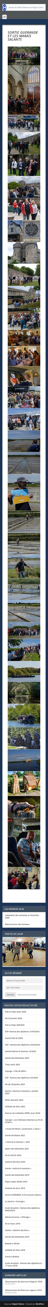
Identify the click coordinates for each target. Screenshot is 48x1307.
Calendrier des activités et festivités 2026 (22, 916)
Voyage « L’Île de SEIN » (16, 1071)
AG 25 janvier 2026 (13, 1018)
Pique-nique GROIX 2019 (16, 1181)
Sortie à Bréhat (12, 1256)
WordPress (40, 1304)
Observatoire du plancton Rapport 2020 (23, 1281)
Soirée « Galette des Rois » (17, 1230)
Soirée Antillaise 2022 (15, 1135)
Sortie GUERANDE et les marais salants (23, 1195)
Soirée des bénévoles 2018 (17, 1237)
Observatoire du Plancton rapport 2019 (23, 1290)
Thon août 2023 (12, 1064)
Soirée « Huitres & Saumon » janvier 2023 (21, 1092)
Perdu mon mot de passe (27, 995)
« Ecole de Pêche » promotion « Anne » (23, 1129)
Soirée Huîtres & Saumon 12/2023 (20, 1051)
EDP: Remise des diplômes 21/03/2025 (22, 1031)
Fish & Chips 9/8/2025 (14, 1025)
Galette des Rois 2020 (15, 1162)
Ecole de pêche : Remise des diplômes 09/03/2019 (22, 1209)
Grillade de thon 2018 (15, 1250)
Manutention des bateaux (17, 924)
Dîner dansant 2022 (14, 1100)
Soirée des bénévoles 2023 (17, 1058)
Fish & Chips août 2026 (15, 1011)
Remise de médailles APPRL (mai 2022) (22, 1113)
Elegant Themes (18, 1304)
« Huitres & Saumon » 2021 (17, 1142)
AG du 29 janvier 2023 (15, 1084)
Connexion (10, 995)
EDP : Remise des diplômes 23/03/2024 (22, 1044)
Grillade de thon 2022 (15, 1106)
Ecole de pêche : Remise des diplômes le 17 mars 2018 (23, 1264)
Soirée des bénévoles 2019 (17, 1175)
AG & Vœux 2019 (12, 1223)
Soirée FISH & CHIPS (14, 1038)
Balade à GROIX (12, 1243)
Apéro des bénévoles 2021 (17, 1148)
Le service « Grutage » (15, 1201)
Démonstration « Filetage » (18, 1217)
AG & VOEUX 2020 (13, 1155)
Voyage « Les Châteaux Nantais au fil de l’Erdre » (24, 1121)
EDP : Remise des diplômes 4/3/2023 (21, 1077)
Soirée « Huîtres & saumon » (18, 1168)
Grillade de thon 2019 (15, 1188)
